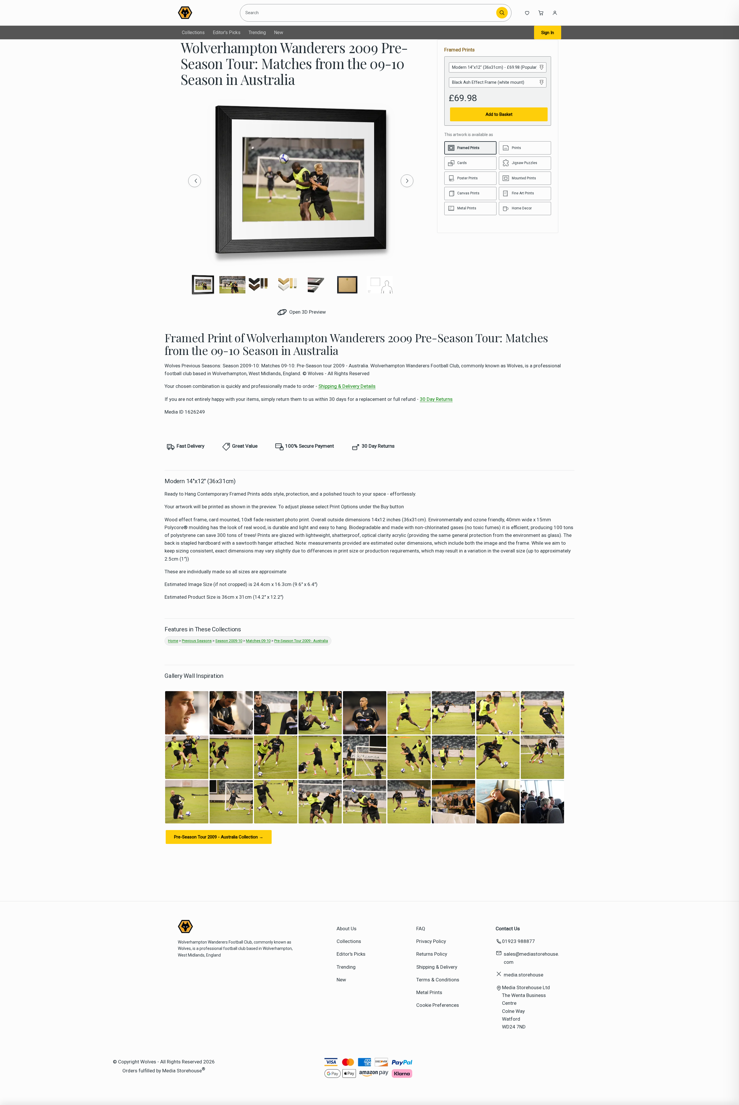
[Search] (502, 12)
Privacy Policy (431, 941)
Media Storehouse (182, 1071)
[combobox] (369, 13)
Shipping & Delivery (436, 967)
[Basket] (541, 12)
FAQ (420, 928)
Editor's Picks (226, 32)
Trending (257, 32)
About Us (347, 928)
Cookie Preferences (437, 1005)
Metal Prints (429, 992)
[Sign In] (554, 12)
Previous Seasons (197, 641)
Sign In (547, 32)
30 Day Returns (436, 399)
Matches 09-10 (258, 641)
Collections (193, 32)
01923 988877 (518, 941)
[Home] (204, 12)
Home (173, 641)
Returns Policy (431, 954)
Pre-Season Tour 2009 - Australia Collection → (218, 837)
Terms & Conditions (437, 980)
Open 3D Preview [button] (307, 312)
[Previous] (194, 180)
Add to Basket (499, 114)
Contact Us (508, 928)
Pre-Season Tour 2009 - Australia (301, 641)
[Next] (407, 180)
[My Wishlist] (527, 12)
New (278, 32)
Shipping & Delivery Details (347, 386)
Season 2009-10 (228, 641)
